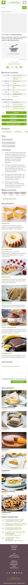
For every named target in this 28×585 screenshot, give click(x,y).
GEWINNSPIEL (14, 564)
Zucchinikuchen (6, 428)
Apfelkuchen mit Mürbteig (8, 491)
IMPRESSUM (14, 546)
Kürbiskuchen (5, 449)
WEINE (14, 566)
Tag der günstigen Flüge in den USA (14, 520)
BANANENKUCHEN (7, 353)
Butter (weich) (16, 81)
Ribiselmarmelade (17, 106)
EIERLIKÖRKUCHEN (7, 249)
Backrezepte (18, 131)
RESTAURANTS (14, 568)
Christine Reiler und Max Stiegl (13, 528)
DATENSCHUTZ (14, 555)
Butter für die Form (18, 75)
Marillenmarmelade (18, 104)
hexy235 (20, 521)
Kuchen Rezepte (7, 131)
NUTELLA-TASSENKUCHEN (9, 327)
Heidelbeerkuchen (6, 512)
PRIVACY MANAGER (14, 557)
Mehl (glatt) (16, 92)
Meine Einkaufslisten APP (13, 124)
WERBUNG (14, 561)
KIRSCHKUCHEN (6, 277)
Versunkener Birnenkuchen (8, 407)
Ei (13, 90)
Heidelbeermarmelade (18, 108)
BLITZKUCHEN (5, 223)
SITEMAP (14, 549)
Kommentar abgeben (18, 381)
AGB (14, 553)
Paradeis (20, 540)
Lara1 (19, 529)
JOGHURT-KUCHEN (7, 303)
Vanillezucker (16, 85)
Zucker (14, 83)
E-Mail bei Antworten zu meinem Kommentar (14, 379)
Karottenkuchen (6, 470)
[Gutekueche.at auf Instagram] (14, 572)
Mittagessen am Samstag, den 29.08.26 (15, 524)
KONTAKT (14, 548)
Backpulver (16, 96)
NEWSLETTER (14, 563)
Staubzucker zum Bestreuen (17, 78)
